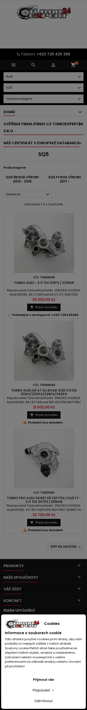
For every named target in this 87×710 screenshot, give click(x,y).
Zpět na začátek (66, 547)
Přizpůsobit (42, 690)
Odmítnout (43, 701)
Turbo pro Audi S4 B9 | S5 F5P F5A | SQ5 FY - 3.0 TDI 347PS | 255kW (44, 500)
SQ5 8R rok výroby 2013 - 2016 (22, 179)
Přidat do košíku (44, 307)
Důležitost (28, 194)
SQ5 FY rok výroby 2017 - (64, 179)
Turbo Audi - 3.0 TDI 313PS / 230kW (44, 282)
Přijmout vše (43, 679)
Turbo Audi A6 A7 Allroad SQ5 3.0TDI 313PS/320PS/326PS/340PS (44, 392)
